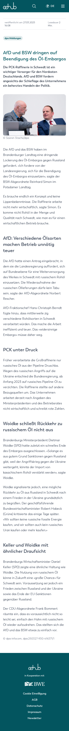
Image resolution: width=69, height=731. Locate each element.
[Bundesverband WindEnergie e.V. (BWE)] (34, 682)
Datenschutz (35, 706)
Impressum (34, 712)
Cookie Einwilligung (34, 693)
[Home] (9, 6)
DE (52, 6)
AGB (34, 699)
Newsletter (34, 718)
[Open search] (34, 6)
